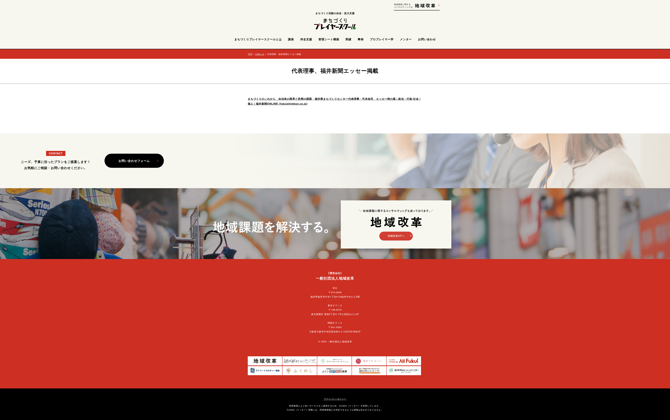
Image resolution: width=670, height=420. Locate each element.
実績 (348, 39)
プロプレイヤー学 (382, 39)
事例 (361, 39)
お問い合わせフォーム (134, 161)
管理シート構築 (328, 39)
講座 (291, 39)
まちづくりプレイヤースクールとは (258, 39)
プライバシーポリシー (335, 398)
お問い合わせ (427, 39)
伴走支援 (306, 39)
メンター (406, 39)
